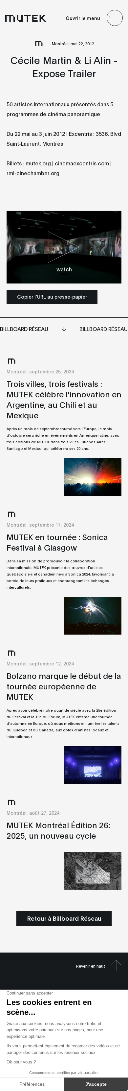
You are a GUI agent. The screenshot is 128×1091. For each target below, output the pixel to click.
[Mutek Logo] (26, 18)
